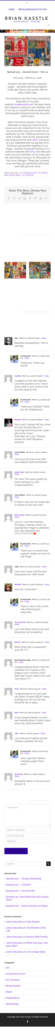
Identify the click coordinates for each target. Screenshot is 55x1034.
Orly (32, 151)
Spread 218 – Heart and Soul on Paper (27, 905)
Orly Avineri (19, 515)
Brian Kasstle (9, 175)
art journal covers (30, 173)
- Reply (43, 338)
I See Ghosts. (33, 921)
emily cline (19, 472)
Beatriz (18, 642)
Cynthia (18, 376)
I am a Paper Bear (35, 951)
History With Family (37, 936)
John (34, 139)
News (18, 175)
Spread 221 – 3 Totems (18, 884)
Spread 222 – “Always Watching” (24, 878)
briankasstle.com (24, 104)
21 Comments (28, 175)
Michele (18, 584)
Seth (16, 713)
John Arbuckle (14, 921)
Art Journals (43, 173)
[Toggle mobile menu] (49, 24)
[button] (6, 270)
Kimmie (18, 420)
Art (21, 173)
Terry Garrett (20, 622)
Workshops (12, 1004)
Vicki (17, 689)
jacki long (19, 774)
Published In (13, 998)
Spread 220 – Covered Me (20, 890)
